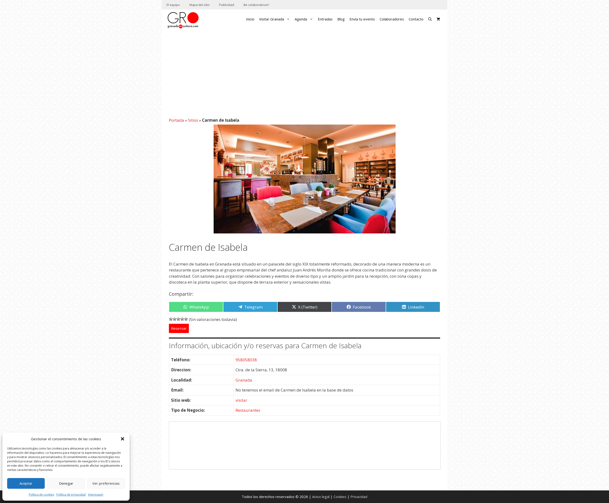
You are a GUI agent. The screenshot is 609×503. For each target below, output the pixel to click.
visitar (241, 400)
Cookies (340, 496)
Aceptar (26, 483)
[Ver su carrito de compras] (438, 19)
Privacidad (358, 496)
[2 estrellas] (175, 319)
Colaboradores (392, 19)
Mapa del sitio (199, 5)
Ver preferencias (106, 483)
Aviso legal (320, 496)
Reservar (179, 328)
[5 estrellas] (186, 319)
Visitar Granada (271, 19)
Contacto (416, 19)
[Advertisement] (304, 70)
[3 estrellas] (178, 319)
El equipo (173, 5)
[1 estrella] (171, 319)
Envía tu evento (362, 19)
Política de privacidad (71, 495)
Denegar (66, 483)
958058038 (246, 360)
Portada (176, 120)
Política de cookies (41, 495)
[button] (122, 438)
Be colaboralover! (256, 5)
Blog (341, 19)
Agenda (301, 19)
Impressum (95, 495)
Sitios (193, 120)
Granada (244, 380)
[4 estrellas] (182, 319)
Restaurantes (248, 410)
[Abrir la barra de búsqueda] (430, 19)
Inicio (250, 19)
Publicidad (226, 5)
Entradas (325, 19)
